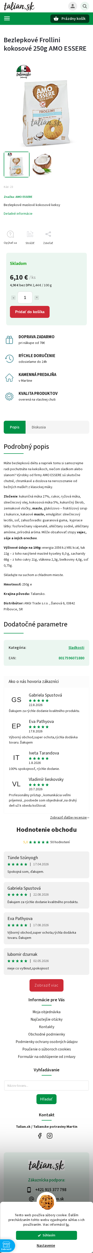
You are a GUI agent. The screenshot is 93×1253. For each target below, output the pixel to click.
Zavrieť (73, 252)
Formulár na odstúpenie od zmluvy (46, 1056)
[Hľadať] (84, 6)
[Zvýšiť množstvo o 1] (36, 297)
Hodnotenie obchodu (46, 829)
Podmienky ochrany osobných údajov (47, 1041)
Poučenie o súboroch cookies (46, 1049)
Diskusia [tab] (39, 427)
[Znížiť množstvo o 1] (13, 297)
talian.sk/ (50, 1136)
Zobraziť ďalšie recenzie (68, 817)
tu (67, 1224)
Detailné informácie (18, 213)
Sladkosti (76, 647)
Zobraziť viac (46, 985)
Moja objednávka (46, 1012)
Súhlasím (49, 1235)
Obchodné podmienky (46, 1034)
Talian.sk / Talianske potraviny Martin (40, 1136)
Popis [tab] (14, 427)
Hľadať (46, 1099)
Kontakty (46, 1027)
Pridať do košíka (29, 312)
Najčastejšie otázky (46, 1019)
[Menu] (7, 18)
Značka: (18, 197)
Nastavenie (46, 1245)
